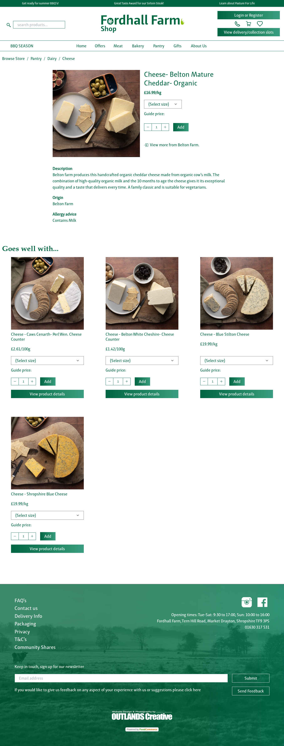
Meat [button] (118, 45)
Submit (250, 678)
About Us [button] (199, 45)
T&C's (21, 639)
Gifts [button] (178, 45)
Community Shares (35, 647)
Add (180, 127)
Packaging (25, 623)
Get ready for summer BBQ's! (40, 3)
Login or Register (248, 15)
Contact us (26, 608)
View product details (47, 393)
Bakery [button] (138, 45)
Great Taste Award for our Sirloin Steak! (139, 3)
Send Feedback (251, 691)
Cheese (68, 58)
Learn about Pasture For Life (237, 3)
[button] (237, 23)
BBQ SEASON (21, 45)
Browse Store (13, 58)
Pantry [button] (158, 45)
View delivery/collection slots (249, 32)
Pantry (36, 58)
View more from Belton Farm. (173, 144)
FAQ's (20, 600)
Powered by (142, 729)
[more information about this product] (47, 292)
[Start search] (8, 24)
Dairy (52, 58)
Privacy (22, 631)
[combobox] (48, 24)
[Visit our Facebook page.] (262, 601)
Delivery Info (28, 616)
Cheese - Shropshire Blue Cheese (39, 493)
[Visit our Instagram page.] (247, 601)
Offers (100, 45)
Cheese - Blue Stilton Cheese (224, 334)
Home (81, 45)
